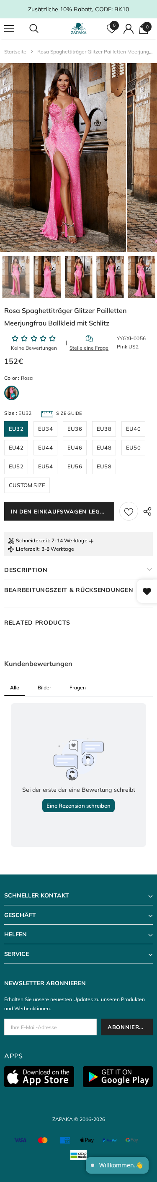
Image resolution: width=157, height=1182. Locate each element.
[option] (63, 157)
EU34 (45, 428)
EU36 (74, 428)
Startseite (15, 51)
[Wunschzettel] (128, 511)
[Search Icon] (41, 28)
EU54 (45, 466)
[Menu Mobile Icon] (9, 29)
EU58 (104, 466)
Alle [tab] (14, 687)
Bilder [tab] (44, 687)
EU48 (104, 447)
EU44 (45, 447)
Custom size (27, 485)
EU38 (104, 428)
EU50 (133, 447)
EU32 (16, 428)
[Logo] (79, 29)
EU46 (74, 447)
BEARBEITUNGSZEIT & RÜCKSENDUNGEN (68, 590)
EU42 (16, 447)
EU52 (16, 466)
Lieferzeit (27, 549)
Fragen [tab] (77, 687)
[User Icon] (129, 29)
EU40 (133, 428)
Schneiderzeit (32, 540)
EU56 (74, 466)
